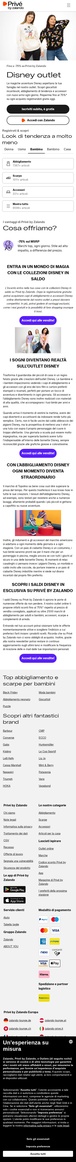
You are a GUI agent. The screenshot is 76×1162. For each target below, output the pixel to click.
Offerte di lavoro (13, 854)
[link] (38, 163)
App (41, 873)
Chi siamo (9, 813)
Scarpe (43, 819)
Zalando (8, 939)
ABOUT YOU (11, 946)
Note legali (10, 819)
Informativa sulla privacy (18, 826)
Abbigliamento (47, 813)
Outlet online (46, 848)
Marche (43, 855)
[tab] (9, 149)
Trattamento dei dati (16, 833)
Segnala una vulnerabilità (18, 861)
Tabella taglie (11, 924)
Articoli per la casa (50, 833)
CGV (6, 840)
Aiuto (7, 917)
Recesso (9, 847)
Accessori (44, 826)
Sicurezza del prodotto (17, 868)
